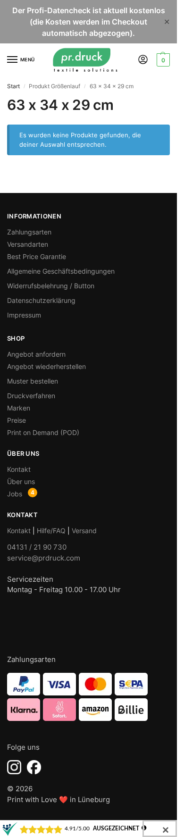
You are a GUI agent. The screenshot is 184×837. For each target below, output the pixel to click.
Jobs (14, 494)
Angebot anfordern (36, 354)
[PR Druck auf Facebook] (34, 767)
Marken (18, 408)
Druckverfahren (31, 396)
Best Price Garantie (36, 256)
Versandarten (27, 244)
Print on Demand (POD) (43, 432)
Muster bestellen (32, 381)
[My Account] (143, 60)
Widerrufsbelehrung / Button (50, 286)
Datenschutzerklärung (41, 300)
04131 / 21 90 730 (37, 547)
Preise (16, 420)
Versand (84, 531)
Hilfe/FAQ (51, 531)
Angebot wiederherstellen (46, 366)
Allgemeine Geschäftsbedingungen (61, 271)
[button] (162, 60)
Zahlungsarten (29, 232)
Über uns (21, 481)
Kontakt (19, 469)
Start (13, 86)
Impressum (24, 315)
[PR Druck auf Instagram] (14, 767)
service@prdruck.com (43, 557)
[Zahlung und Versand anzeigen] (88, 697)
